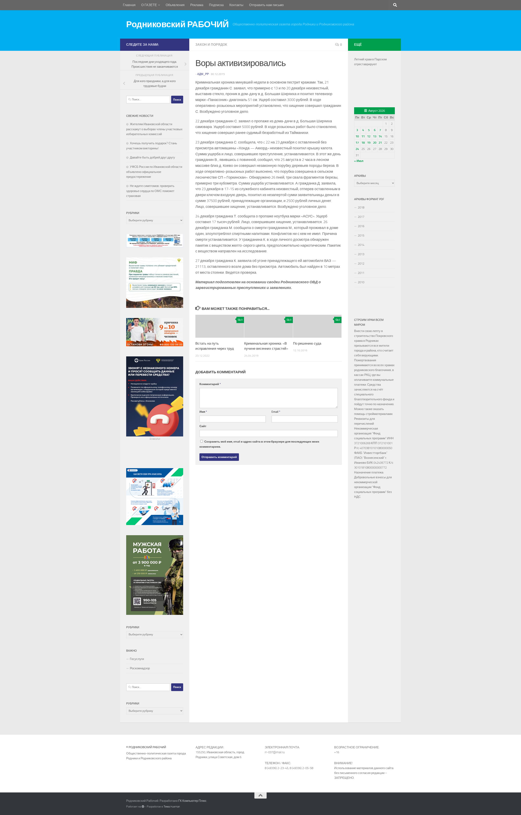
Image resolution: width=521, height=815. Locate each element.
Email (275, 411)
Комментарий (210, 384)
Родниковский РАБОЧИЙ (177, 24)
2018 (361, 207)
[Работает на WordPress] (143, 806)
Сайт (202, 426)
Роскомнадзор (140, 668)
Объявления (175, 5)
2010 (361, 282)
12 (368, 136)
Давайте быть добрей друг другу (152, 157)
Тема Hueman (172, 806)
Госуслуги (137, 659)
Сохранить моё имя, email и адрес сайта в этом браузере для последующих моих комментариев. (259, 444)
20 (374, 142)
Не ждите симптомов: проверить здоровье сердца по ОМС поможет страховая (150, 191)
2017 (361, 217)
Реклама (196, 5)
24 (357, 149)
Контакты (236, 5)
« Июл (358, 161)
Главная (129, 5)
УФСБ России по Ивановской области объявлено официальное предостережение (154, 172)
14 (380, 136)
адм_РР (203, 74)
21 (380, 142)
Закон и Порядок (211, 45)
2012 (361, 263)
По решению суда (307, 343)
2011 (361, 273)
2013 (361, 254)
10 (357, 136)
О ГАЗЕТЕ (149, 5)
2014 (361, 245)
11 (363, 136)
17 (357, 142)
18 (363, 142)
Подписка (216, 5)
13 (374, 136)
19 (368, 142)
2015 (361, 235)
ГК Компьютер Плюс (192, 801)
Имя (203, 411)
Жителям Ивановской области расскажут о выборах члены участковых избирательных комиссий (154, 129)
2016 (361, 226)
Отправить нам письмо (266, 5)
